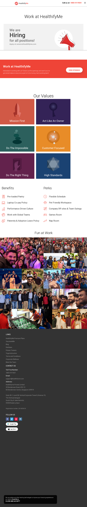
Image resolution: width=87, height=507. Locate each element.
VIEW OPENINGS (74, 70)
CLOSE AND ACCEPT (13, 501)
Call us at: (72, 3)
